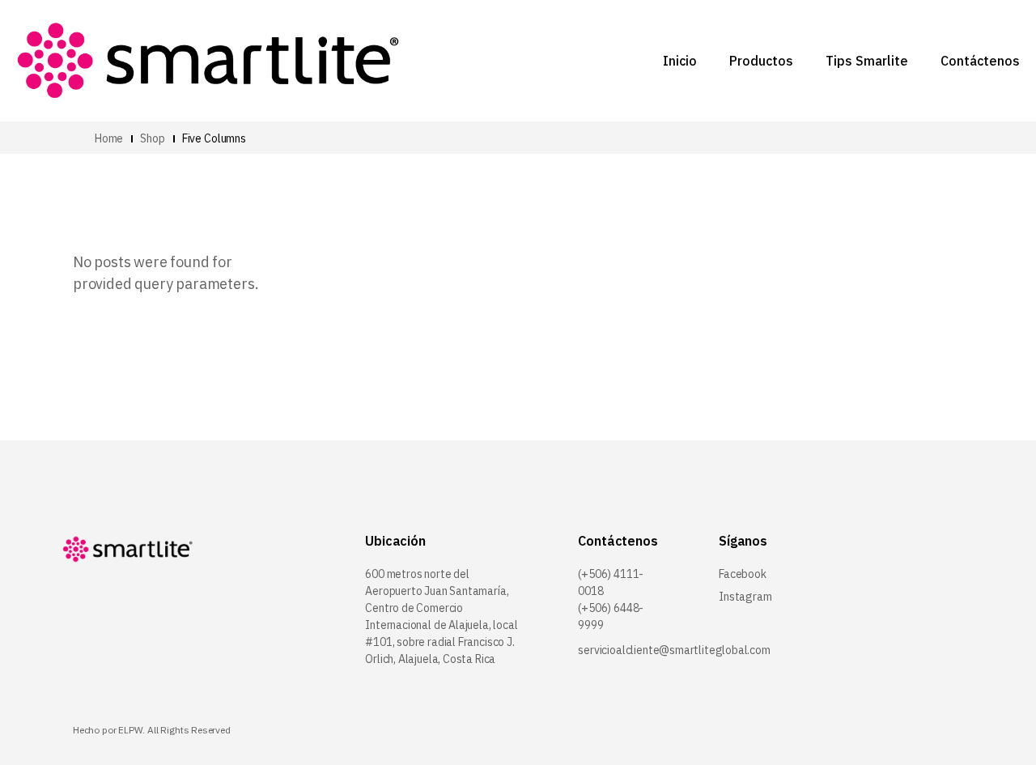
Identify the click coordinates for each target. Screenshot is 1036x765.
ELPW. (131, 730)
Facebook (742, 574)
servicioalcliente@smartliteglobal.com (674, 650)
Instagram (745, 596)
